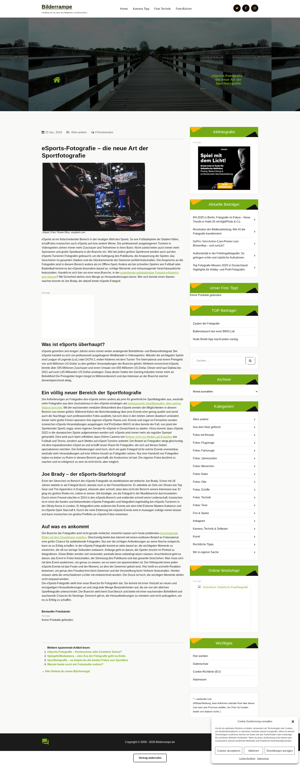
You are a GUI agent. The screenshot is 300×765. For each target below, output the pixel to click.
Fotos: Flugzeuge (203, 442)
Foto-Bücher (184, 8)
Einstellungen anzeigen (280, 750)
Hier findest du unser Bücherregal (67, 671)
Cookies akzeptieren (228, 750)
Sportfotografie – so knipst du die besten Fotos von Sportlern (87, 660)
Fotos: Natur (200, 473)
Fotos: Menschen (203, 466)
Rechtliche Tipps (203, 544)
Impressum (199, 679)
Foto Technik (162, 8)
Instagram (199, 520)
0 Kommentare (104, 132)
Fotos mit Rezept (203, 434)
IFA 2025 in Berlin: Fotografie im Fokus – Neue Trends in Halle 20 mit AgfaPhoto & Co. (221, 219)
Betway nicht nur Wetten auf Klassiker (149, 436)
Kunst (196, 536)
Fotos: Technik (202, 497)
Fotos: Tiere (200, 505)
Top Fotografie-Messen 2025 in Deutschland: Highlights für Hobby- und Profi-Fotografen (220, 267)
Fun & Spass (201, 513)
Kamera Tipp (141, 8)
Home (124, 8)
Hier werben (200, 656)
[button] (293, 721)
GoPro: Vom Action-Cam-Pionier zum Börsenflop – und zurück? (216, 243)
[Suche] (250, 360)
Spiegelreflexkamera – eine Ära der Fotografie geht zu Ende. (86, 656)
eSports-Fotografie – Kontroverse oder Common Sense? (84, 651)
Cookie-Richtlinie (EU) (207, 671)
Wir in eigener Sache (206, 552)
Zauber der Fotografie (206, 323)
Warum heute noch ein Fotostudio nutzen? (75, 664)
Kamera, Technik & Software (210, 528)
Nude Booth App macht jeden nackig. (216, 339)
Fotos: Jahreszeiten (205, 458)
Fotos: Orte (199, 481)
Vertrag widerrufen (150, 757)
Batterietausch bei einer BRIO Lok (214, 331)
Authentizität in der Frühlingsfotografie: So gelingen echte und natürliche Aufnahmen (218, 255)
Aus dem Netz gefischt (206, 427)
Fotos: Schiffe (201, 489)
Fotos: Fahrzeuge (204, 450)
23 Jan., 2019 (53, 132)
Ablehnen (253, 750)
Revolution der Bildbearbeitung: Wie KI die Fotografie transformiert (219, 231)
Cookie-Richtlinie (247, 758)
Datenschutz (263, 758)
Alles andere (79, 132)
